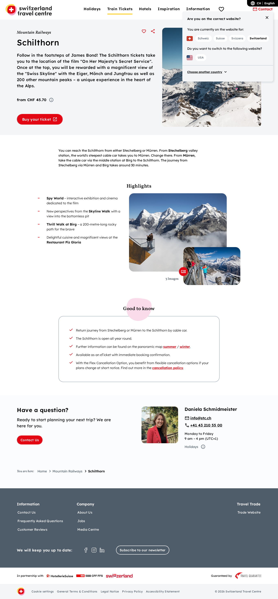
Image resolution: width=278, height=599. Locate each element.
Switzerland (258, 38)
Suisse (220, 38)
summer (169, 347)
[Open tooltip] (51, 99)
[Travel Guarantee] (248, 575)
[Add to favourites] (143, 31)
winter (185, 347)
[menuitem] (92, 9)
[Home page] (28, 10)
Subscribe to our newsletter (143, 550)
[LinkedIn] (102, 550)
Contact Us (30, 440)
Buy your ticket (36, 119)
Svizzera (237, 38)
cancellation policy (167, 368)
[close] (267, 17)
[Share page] (152, 31)
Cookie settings (43, 591)
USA (201, 57)
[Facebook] (85, 550)
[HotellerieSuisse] (60, 575)
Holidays (191, 447)
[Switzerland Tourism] (119, 575)
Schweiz (203, 38)
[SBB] (89, 575)
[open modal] (183, 271)
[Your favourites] (221, 9)
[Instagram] (94, 550)
